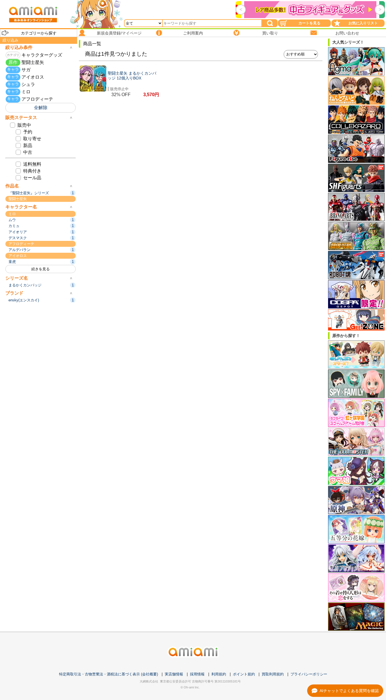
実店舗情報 (174, 674)
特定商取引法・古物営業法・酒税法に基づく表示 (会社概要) (108, 674)
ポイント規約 (244, 674)
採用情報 (197, 674)
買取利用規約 (273, 674)
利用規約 (218, 674)
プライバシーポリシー (308, 674)
